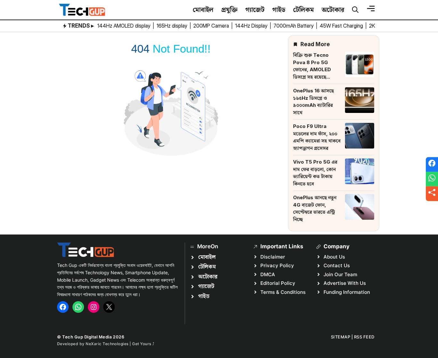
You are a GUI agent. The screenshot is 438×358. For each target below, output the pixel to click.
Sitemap (340, 336)
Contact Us (337, 265)
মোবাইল (203, 9)
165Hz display (172, 25)
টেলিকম (303, 9)
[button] (355, 10)
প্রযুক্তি (229, 9)
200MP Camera (211, 25)
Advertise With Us (345, 283)
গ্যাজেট (255, 9)
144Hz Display (252, 25)
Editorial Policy (277, 283)
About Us (334, 257)
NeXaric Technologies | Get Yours (119, 343)
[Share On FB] (432, 164)
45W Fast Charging (342, 25)
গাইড (278, 9)
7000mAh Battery (294, 25)
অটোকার (333, 9)
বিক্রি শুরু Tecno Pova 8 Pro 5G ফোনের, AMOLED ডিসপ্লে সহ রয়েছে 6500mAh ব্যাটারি (312, 69)
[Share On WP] (432, 179)
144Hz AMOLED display (124, 25)
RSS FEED (364, 336)
